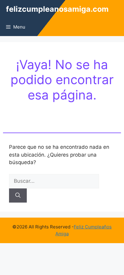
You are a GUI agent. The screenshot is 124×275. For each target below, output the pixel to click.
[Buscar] (18, 195)
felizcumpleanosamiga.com (57, 9)
